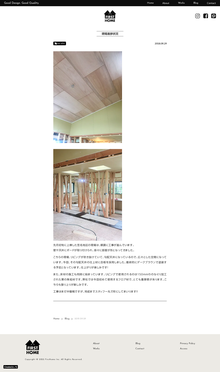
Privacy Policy (187, 343)
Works (181, 3)
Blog (195, 3)
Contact (211, 3)
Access (183, 348)
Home (150, 3)
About (165, 3)
